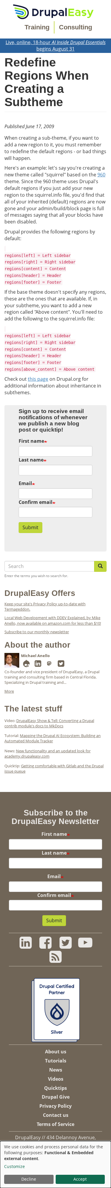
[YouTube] (85, 946)
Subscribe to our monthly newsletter (36, 631)
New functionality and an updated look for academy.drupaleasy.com (47, 753)
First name (31, 441)
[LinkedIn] (38, 664)
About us (55, 1051)
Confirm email (35, 502)
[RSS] (55, 960)
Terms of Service (55, 1124)
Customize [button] (14, 1166)
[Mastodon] (49, 664)
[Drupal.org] (26, 664)
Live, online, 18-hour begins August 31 (56, 45)
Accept (80, 1179)
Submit (30, 527)
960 (101, 174)
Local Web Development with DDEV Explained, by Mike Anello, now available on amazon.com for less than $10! (52, 620)
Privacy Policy (55, 1106)
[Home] (53, 11)
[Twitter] (61, 664)
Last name (31, 460)
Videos (55, 1079)
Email (25, 483)
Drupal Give (56, 1097)
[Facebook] (45, 946)
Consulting (75, 27)
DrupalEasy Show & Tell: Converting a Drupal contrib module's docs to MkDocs (49, 723)
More (9, 691)
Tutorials (55, 1060)
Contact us (55, 1115)
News (55, 1070)
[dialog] (55, 1164)
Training (37, 27)
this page (38, 379)
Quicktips (55, 1088)
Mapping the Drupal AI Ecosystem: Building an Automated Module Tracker (52, 738)
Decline (28, 1179)
